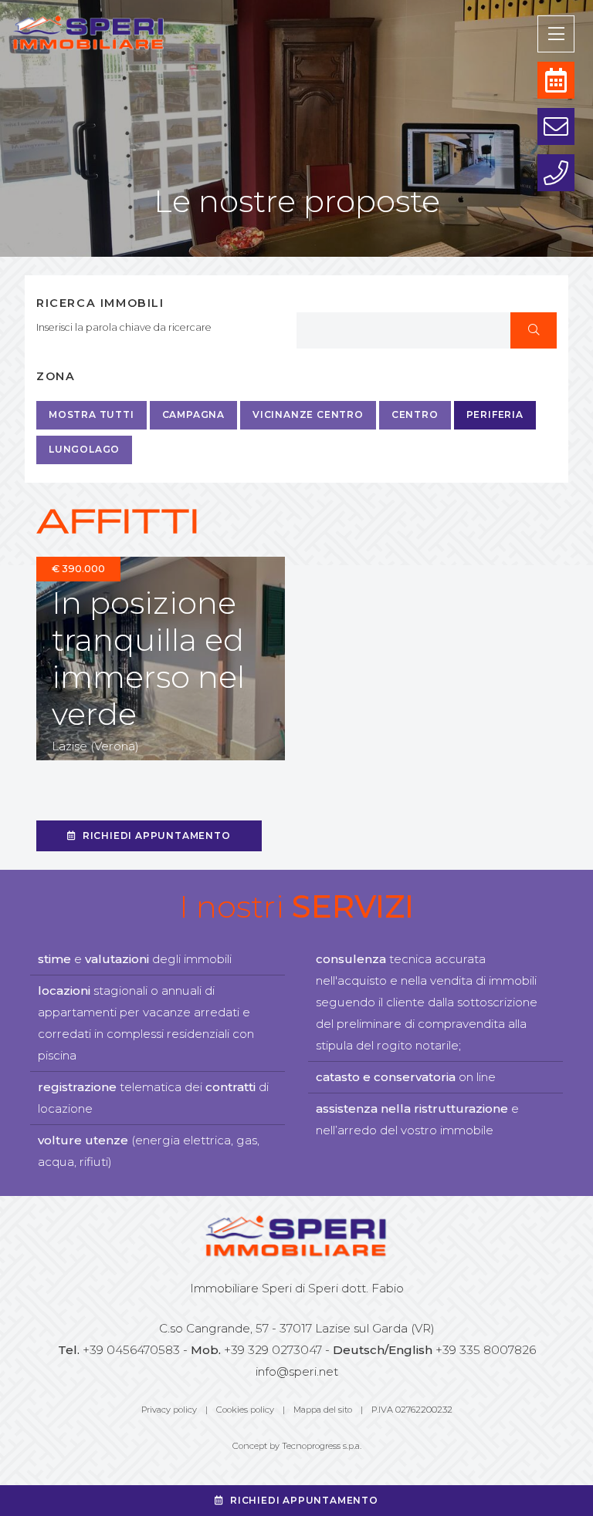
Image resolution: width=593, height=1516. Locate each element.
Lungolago (84, 449)
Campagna (193, 414)
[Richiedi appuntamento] (555, 80)
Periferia (495, 414)
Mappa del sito (322, 1409)
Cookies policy (245, 1409)
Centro (415, 414)
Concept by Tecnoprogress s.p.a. (296, 1445)
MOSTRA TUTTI (91, 414)
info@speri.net (297, 1371)
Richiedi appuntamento (157, 835)
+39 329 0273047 (273, 1350)
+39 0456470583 (131, 1350)
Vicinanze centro (308, 414)
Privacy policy (169, 1409)
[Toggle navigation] (555, 33)
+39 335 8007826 (485, 1350)
